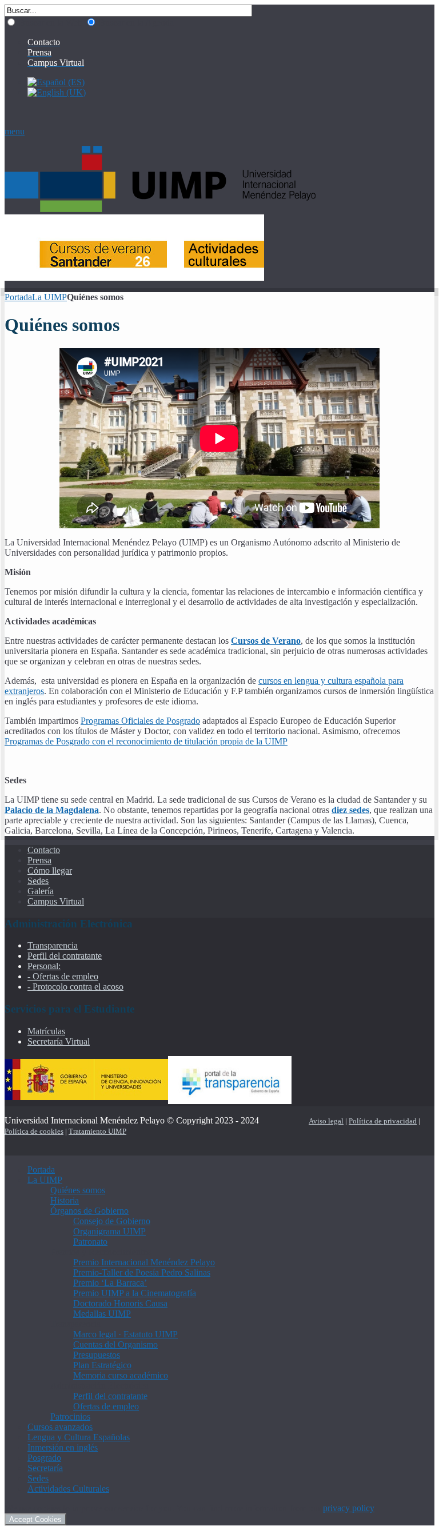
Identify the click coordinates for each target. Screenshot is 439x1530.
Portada (18, 297)
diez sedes (350, 810)
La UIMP (49, 297)
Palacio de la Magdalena (52, 810)
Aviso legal (326, 1121)
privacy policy (348, 1508)
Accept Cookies (35, 1519)
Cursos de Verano (266, 641)
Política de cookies (34, 1131)
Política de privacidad (383, 1121)
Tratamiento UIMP (97, 1131)
